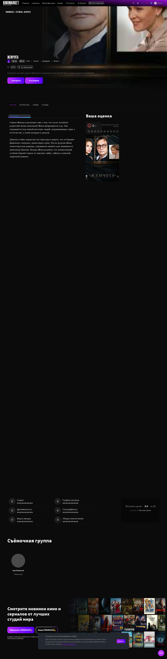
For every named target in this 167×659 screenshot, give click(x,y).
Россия (35, 61)
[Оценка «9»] (114, 131)
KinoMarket (10, 12)
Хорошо (121, 641)
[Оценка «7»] (108, 131)
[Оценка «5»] (101, 131)
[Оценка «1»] (89, 131)
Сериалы (36, 3)
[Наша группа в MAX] (138, 3)
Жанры (83, 3)
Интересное (25, 105)
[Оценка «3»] (95, 131)
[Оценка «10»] (117, 131)
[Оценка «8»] (111, 131)
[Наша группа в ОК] (147, 3)
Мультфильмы (48, 3)
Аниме (60, 3)
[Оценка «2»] (92, 131)
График (36, 105)
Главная (25, 3)
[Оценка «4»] (98, 131)
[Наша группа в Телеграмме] (151, 3)
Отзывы (45, 105)
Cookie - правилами (69, 644)
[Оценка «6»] (104, 131)
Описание (14, 116)
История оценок (145, 510)
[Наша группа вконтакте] (142, 3)
